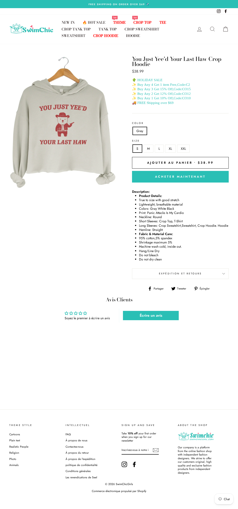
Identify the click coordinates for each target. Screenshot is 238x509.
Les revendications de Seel (81, 477)
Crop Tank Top (76, 29)
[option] (119, 4)
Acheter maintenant (180, 176)
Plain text (14, 440)
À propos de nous (76, 440)
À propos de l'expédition (80, 459)
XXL (183, 148)
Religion (14, 453)
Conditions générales (78, 471)
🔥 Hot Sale (94, 22)
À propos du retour (77, 453)
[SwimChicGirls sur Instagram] (124, 464)
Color (138, 123)
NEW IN (68, 22)
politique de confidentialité (81, 465)
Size (136, 141)
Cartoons (14, 434)
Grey (139, 131)
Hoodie (133, 35)
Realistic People (19, 447)
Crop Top (142, 22)
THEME (119, 22)
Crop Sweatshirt (142, 29)
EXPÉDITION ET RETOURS (180, 273)
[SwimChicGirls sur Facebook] (134, 464)
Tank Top (108, 29)
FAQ (68, 434)
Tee (162, 22)
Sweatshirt (73, 35)
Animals (14, 465)
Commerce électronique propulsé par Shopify (119, 491)
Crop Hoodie (105, 35)
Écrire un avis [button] (151, 315)
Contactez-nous (74, 447)
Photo (12, 459)
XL (170, 148)
